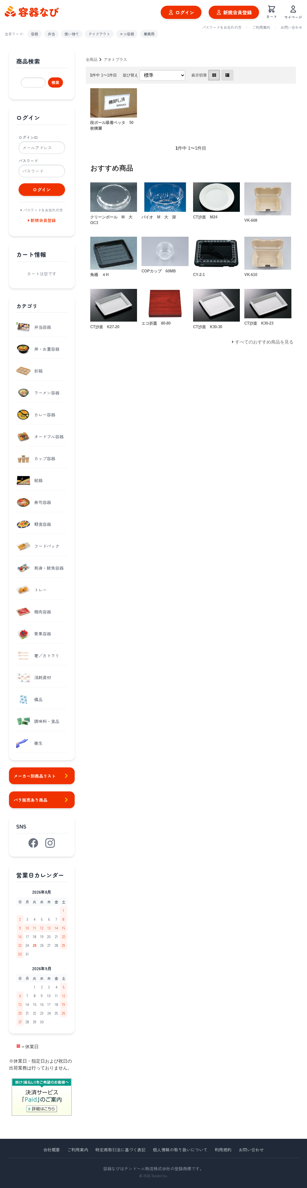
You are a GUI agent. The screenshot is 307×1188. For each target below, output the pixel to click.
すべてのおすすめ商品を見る (264, 341)
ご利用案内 (261, 27)
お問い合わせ (291, 27)
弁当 (51, 33)
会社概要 (51, 1149)
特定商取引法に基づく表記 (120, 1149)
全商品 (91, 59)
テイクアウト (99, 33)
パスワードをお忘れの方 (222, 27)
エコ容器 (127, 33)
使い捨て (71, 33)
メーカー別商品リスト (35, 776)
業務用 (149, 33)
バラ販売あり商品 (30, 800)
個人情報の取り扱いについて (180, 1149)
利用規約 (223, 1149)
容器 (34, 33)
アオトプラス (115, 59)
